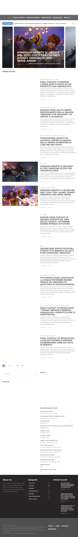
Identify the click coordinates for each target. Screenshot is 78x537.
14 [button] (49, 63)
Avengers (39, 493)
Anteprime (39, 488)
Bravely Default (39, 499)
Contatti (65, 526)
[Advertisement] (58, 392)
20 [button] (59, 63)
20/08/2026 (45, 129)
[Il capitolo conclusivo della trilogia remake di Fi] (11, 390)
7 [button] (38, 63)
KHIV (27, 49)
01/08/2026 (44, 297)
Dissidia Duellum (45, 107)
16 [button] (53, 63)
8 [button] (40, 63)
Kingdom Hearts (33, 17)
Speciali (67, 17)
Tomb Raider (46, 17)
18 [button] (56, 63)
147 (17, 365)
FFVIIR (62, 305)
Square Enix (58, 17)
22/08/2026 (44, 99)
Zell (18, 64)
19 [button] (57, 63)
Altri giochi (39, 483)
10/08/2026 (44, 236)
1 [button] (29, 63)
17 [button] (54, 63)
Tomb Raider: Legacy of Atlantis (54, 135)
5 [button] (35, 63)
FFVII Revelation (45, 275)
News (31, 49)
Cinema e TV (21, 49)
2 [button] (30, 63)
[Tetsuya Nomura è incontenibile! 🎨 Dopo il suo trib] (29, 400)
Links (57, 526)
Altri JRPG (39, 485)
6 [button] (37, 63)
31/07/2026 (44, 327)
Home (10, 17)
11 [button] (45, 63)
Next (22, 365)
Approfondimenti (45, 79)
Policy (51, 526)
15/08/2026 (21, 64)
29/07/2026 (44, 357)
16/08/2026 (44, 181)
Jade (41, 129)
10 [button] (43, 63)
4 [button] (33, 63)
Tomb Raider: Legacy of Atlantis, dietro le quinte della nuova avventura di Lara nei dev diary (38, 23)
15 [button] (51, 63)
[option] (39, 47)
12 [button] (46, 63)
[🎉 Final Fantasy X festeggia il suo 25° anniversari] (29, 390)
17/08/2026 (44, 157)
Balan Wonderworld (39, 496)
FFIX (53, 79)
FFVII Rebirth (44, 305)
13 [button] (48, 63)
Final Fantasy (19, 17)
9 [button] (41, 63)
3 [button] (32, 63)
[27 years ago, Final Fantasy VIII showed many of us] (11, 400)
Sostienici (52, 529)
